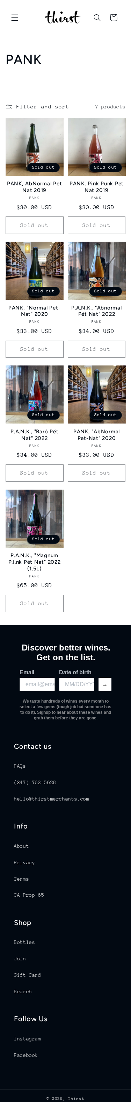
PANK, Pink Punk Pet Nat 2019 (97, 186)
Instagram (27, 1038)
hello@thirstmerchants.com (51, 799)
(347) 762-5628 (35, 782)
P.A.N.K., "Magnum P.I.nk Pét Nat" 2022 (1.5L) (34, 562)
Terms (21, 879)
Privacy (24, 862)
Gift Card (27, 975)
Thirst (76, 1098)
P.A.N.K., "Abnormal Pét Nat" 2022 (96, 311)
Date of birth (75, 672)
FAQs (20, 766)
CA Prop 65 (29, 895)
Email (27, 672)
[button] (15, 17)
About (21, 846)
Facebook (26, 1055)
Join (20, 958)
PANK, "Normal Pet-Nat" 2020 (34, 311)
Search (23, 991)
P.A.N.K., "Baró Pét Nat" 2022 (34, 434)
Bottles (24, 942)
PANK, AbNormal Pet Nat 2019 (34, 186)
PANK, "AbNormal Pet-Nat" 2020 (96, 434)
